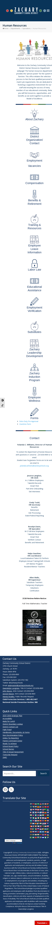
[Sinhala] (31, 832)
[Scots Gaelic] (40, 832)
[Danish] (38, 810)
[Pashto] (43, 826)
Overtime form (25, 424)
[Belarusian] (48, 804)
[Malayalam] (40, 824)
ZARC (5, 757)
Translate (19, 843)
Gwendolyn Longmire (11, 688)
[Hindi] (43, 815)
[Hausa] (36, 815)
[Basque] (45, 804)
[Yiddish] (43, 838)
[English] (43, 810)
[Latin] (45, 821)
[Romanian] (36, 829)
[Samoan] (38, 832)
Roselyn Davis (34, 526)
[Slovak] (33, 832)
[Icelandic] (31, 818)
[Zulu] (48, 838)
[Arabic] (38, 804)
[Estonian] (48, 810)
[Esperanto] (45, 810)
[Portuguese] (31, 829)
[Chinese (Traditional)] (48, 807)
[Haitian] (33, 815)
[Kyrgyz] (40, 821)
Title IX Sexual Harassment (13, 752)
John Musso (7, 691)
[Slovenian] (36, 832)
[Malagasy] (38, 824)
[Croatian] (33, 810)
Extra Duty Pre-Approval (28, 421)
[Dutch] (40, 810)
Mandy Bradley (8, 696)
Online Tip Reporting (11, 738)
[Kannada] (48, 818)
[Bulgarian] (36, 807)
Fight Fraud (7, 729)
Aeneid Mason (8, 694)
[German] (45, 812)
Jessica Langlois (34, 475)
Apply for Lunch (9, 721)
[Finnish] (33, 812)
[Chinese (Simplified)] (45, 807)
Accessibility (7, 718)
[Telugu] (40, 835)
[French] (36, 812)
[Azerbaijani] (43, 804)
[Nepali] (38, 826)
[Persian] (45, 826)
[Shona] (43, 829)
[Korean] (36, 821)
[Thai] (43, 835)
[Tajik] (36, 835)
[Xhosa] (40, 838)
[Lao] (43, 821)
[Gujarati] (31, 815)
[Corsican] (31, 810)
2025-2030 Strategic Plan (12, 716)
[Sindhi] (48, 829)
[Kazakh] (31, 821)
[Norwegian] (40, 826)
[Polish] (48, 826)
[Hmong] (45, 815)
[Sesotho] (45, 829)
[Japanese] (43, 818)
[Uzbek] (33, 838)
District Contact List (10, 727)
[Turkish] (45, 835)
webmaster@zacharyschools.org (20, 685)
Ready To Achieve (10, 743)
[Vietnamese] (36, 838)
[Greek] (48, 812)
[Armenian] (40, 804)
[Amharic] (36, 804)
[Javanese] (45, 818)
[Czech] (36, 810)
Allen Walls (34, 577)
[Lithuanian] (31, 824)
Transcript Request (10, 754)
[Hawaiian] (38, 815)
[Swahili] (31, 835)
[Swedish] (33, 835)
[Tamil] (38, 835)
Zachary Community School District (25, 852)
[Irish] (38, 818)
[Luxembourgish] (33, 824)
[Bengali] (31, 807)
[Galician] (40, 812)
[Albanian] (33, 804)
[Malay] (43, 824)
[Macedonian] (36, 824)
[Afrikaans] (31, 804)
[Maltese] (45, 824)
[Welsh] (38, 838)
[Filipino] (31, 812)
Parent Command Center (12, 741)
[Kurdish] (38, 821)
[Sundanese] (48, 832)
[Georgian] (43, 812)
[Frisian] (38, 812)
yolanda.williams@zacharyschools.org (34, 466)
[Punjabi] (33, 829)
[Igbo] (33, 818)
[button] (48, 11)
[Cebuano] (40, 807)
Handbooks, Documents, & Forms (16, 732)
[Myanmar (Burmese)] (36, 826)
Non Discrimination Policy (13, 735)
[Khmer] (33, 821)
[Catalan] (38, 807)
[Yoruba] (45, 838)
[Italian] (40, 818)
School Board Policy (10, 746)
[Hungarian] (48, 815)
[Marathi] (31, 826)
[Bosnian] (33, 807)
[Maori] (48, 824)
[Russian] (38, 829)
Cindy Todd (34, 502)
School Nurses (8, 749)
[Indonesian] (36, 818)
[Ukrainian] (48, 835)
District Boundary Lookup (13, 724)
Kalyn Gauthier (34, 553)
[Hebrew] (40, 815)
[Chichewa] (43, 807)
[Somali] (43, 832)
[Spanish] (45, 832)
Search (43, 773)
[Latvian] (48, 821)
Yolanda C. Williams (25, 444)
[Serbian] (40, 829)
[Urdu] (31, 838)
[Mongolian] (33, 826)
